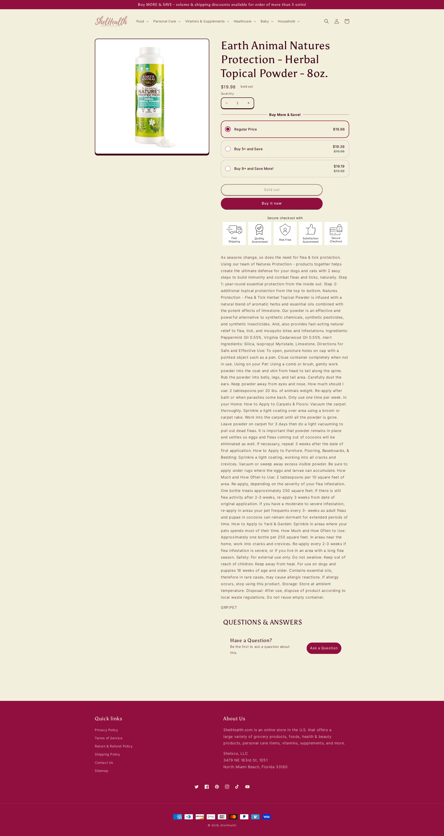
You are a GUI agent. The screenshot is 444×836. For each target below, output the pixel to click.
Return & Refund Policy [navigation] (114, 746)
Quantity (227, 93)
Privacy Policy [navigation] (106, 730)
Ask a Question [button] (324, 648)
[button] (142, 21)
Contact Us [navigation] (104, 763)
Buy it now (272, 203)
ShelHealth (228, 825)
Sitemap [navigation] (101, 771)
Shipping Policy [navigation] (107, 754)
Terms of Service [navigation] (109, 738)
